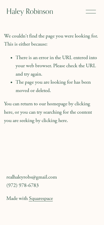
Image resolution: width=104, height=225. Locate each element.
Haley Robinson (29, 11)
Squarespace (41, 198)
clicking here (54, 120)
